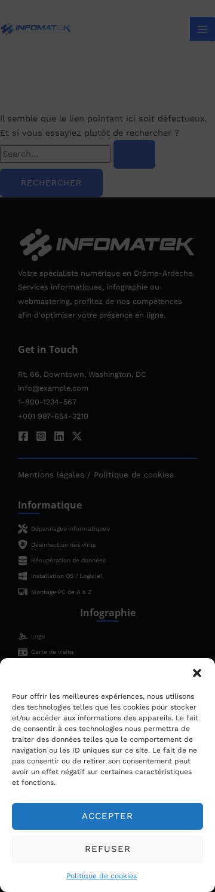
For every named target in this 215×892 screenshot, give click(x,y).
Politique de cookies (101, 876)
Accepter (107, 816)
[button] (197, 673)
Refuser (108, 849)
